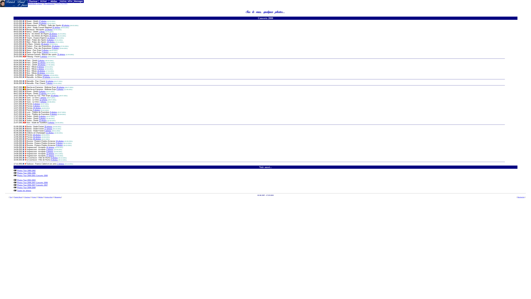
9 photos (40, 67)
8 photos (42, 91)
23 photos (46, 77)
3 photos (45, 75)
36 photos (60, 87)
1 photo (42, 32)
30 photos (45, 44)
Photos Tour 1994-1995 (26, 173)
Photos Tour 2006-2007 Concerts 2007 (32, 185)
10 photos (51, 42)
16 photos (55, 96)
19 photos (53, 36)
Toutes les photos (24, 191)
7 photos (49, 83)
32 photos (56, 27)
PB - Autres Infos (49, 4)
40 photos (66, 25)
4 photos (36, 104)
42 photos (50, 147)
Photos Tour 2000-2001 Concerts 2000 (32, 176)
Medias (40, 197)
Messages (57, 197)
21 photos (42, 63)
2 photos (45, 52)
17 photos (43, 21)
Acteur (34, 197)
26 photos (37, 139)
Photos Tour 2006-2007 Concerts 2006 (32, 183)
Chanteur (27, 197)
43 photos (41, 73)
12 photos (43, 93)
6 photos (50, 40)
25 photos (53, 34)
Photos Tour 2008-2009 (26, 188)
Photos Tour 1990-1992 (26, 171)
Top (11, 197)
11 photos (51, 38)
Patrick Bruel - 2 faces (35, 4)
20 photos (48, 127)
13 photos (49, 30)
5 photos (55, 48)
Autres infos (48, 197)
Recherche (521, 197)
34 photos (42, 65)
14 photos (43, 23)
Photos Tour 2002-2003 (26, 180)
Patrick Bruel (18, 197)
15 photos (56, 46)
